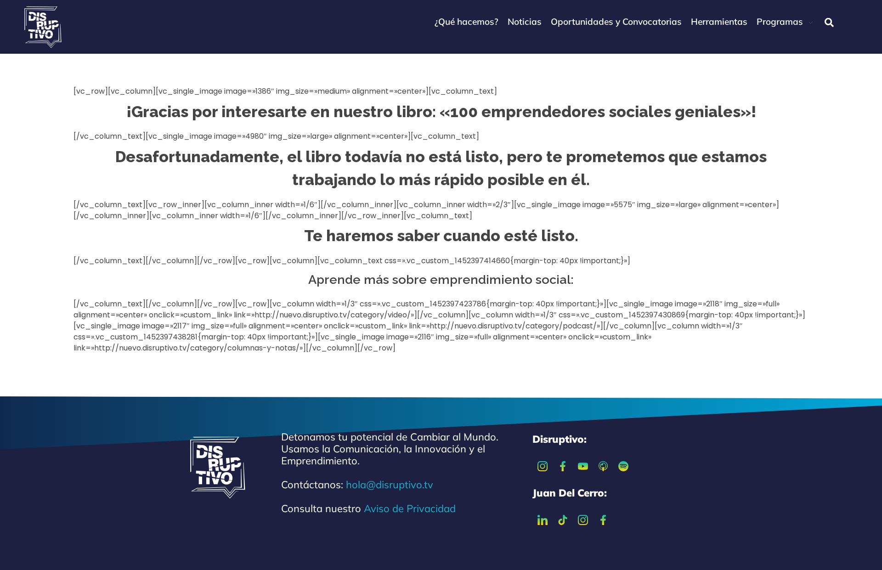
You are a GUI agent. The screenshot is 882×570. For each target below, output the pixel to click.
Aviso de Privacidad (410, 508)
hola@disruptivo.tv (389, 484)
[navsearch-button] (829, 22)
